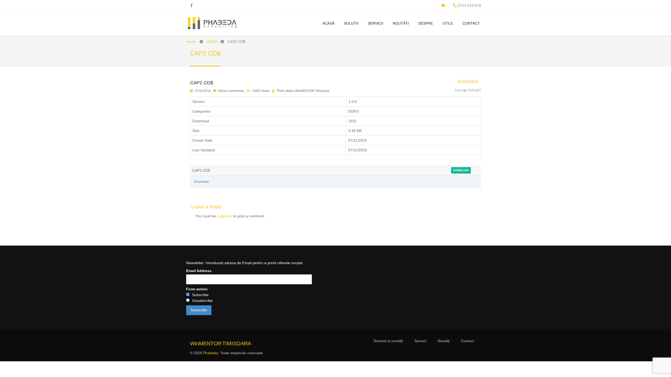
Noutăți (401, 23)
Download (461, 170)
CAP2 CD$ (201, 82)
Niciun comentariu (231, 91)
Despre (425, 23)
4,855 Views (261, 91)
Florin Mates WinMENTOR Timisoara (303, 91)
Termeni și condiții (388, 341)
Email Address (199, 271)
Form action (197, 289)
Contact (471, 23)
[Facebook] (191, 5)
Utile (447, 23)
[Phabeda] (212, 24)
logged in (224, 216)
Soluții (351, 23)
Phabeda (210, 353)
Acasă (328, 23)
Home (191, 42)
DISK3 (212, 42)
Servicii (375, 23)
